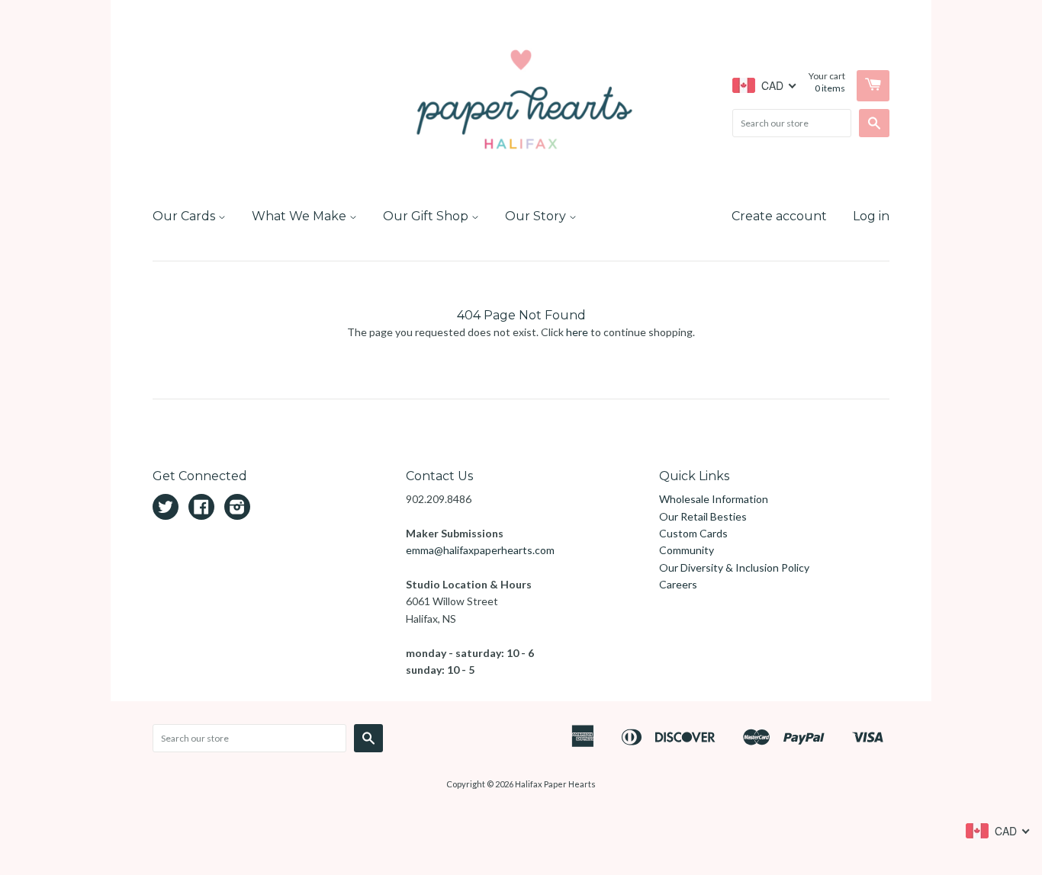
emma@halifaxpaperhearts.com (480, 549)
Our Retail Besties (703, 516)
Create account (779, 216)
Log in (871, 216)
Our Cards (185, 216)
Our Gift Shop (427, 216)
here (577, 331)
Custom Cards (693, 533)
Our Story (537, 216)
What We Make (300, 216)
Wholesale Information (713, 498)
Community (686, 549)
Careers (678, 584)
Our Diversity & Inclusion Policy (734, 567)
